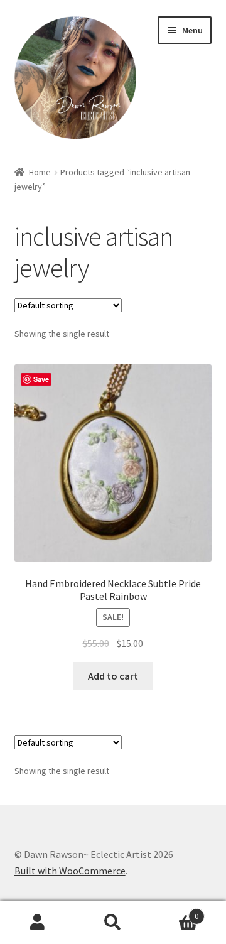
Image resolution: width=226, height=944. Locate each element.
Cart (174, 912)
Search (113, 922)
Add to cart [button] (113, 676)
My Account (37, 922)
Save (41, 379)
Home (40, 172)
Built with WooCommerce (70, 870)
